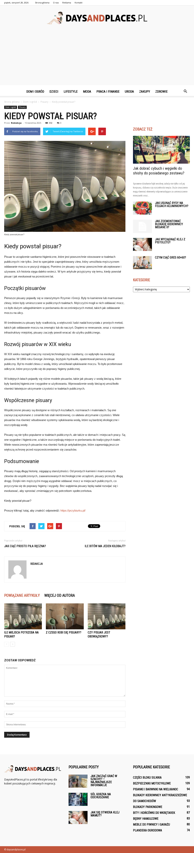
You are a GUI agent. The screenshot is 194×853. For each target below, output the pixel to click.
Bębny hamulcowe (145, 818)
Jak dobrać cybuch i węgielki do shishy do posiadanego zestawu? (158, 170)
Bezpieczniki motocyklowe (152, 783)
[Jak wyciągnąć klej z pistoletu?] (142, 244)
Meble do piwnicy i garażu (151, 824)
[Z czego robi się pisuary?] (65, 616)
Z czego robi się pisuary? (63, 632)
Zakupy (144, 91)
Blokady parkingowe (147, 807)
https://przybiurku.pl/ (72, 510)
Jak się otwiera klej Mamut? (105, 814)
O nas (56, 2)
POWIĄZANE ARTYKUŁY (22, 595)
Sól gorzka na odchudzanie (101, 795)
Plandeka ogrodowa (147, 830)
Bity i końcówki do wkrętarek (154, 813)
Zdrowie (161, 91)
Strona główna (42, 2)
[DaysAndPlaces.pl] (97, 18)
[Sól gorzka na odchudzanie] (78, 799)
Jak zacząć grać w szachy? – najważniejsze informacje (104, 780)
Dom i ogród (35, 91)
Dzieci (53, 91)
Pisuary (22, 107)
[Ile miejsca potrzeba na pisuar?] (23, 616)
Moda (87, 91)
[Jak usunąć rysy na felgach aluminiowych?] (142, 208)
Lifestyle (71, 91)
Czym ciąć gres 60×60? (170, 257)
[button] (185, 91)
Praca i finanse (108, 91)
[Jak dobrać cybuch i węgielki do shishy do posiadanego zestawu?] (161, 150)
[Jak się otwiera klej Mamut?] (78, 817)
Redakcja (16, 122)
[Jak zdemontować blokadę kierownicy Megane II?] (142, 226)
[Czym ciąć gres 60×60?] (142, 262)
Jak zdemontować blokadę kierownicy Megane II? (169, 224)
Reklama (66, 2)
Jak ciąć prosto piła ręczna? (25, 546)
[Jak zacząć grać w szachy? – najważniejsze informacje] (78, 781)
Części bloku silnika (147, 777)
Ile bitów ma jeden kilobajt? (105, 546)
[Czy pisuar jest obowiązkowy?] (106, 616)
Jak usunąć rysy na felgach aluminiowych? (171, 204)
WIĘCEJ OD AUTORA (59, 595)
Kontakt (78, 2)
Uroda (129, 91)
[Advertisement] (97, 58)
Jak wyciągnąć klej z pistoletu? (170, 240)
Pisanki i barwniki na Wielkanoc (155, 789)
